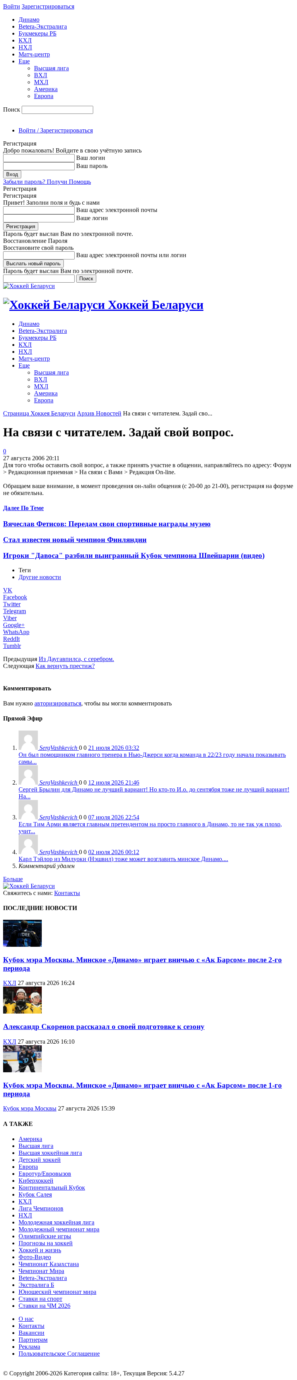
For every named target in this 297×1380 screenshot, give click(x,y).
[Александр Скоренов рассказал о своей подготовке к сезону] (22, 1011)
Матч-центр (34, 54)
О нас (26, 1319)
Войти (11, 6)
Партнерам (33, 1339)
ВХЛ (40, 75)
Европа (43, 96)
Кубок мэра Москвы (29, 1108)
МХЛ (41, 82)
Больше (13, 879)
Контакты (67, 893)
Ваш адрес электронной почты (116, 210)
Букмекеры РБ (37, 33)
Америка (46, 89)
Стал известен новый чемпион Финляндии (75, 540)
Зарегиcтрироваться (48, 6)
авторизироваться (57, 703)
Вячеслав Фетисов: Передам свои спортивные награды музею (107, 524)
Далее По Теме (23, 508)
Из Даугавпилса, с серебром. (76, 659)
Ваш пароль (92, 166)
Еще (24, 61)
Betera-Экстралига (43, 26)
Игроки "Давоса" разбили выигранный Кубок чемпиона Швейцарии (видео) (134, 555)
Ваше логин (92, 218)
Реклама (29, 1346)
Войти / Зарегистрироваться (56, 130)
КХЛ (25, 40)
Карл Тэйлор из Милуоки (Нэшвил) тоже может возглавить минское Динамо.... (123, 859)
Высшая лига (51, 68)
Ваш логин (90, 157)
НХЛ (25, 47)
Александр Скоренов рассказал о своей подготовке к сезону (104, 1026)
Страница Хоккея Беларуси (39, 413)
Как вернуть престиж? (65, 666)
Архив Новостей (99, 413)
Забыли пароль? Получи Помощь (47, 181)
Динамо (29, 19)
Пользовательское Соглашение (59, 1353)
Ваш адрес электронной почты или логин (131, 255)
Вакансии (31, 1332)
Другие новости (40, 577)
